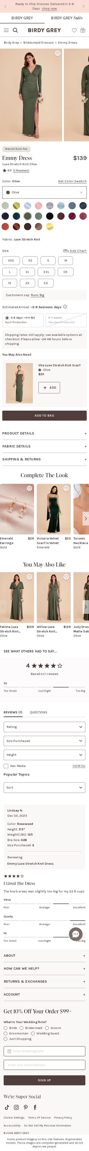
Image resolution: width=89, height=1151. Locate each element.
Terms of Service (39, 1117)
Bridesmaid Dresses (38, 43)
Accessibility (12, 1125)
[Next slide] (83, 6)
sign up (44, 1080)
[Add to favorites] (57, 53)
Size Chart (78, 251)
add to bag (44, 415)
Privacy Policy (63, 1117)
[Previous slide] (5, 6)
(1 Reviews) (21, 170)
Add (53, 387)
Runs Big (37, 295)
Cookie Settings (14, 1117)
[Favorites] (74, 30)
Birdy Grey (22, 17)
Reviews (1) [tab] (13, 712)
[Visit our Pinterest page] (25, 1107)
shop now (49, 8)
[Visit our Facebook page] (35, 1107)
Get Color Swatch (72, 181)
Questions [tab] (38, 712)
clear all (79, 765)
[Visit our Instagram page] (16, 1107)
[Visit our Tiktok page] (7, 1107)
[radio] (5, 205)
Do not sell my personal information (47, 1125)
